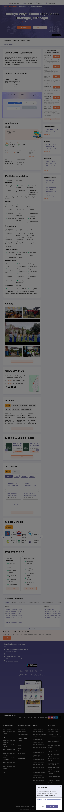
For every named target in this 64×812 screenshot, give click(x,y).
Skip (43, 806)
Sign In (52, 806)
